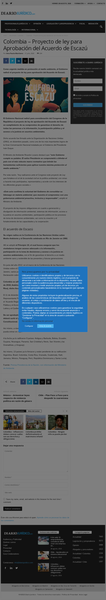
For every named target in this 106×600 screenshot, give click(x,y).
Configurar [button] (29, 326)
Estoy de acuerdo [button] (45, 326)
